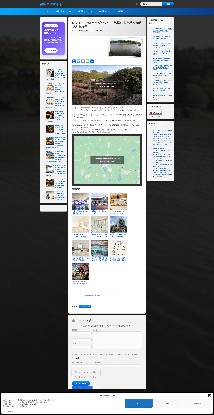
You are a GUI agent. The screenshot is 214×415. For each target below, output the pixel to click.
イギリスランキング (154, 116)
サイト (74, 343)
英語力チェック (105, 11)
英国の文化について (64, 11)
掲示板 (121, 11)
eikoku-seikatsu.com (92, 295)
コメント (97, 330)
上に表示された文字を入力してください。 (86, 363)
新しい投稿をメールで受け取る (85, 377)
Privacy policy (8, 411)
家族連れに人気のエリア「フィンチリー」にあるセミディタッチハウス (162, 150)
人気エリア (99, 31)
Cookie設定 (196, 403)
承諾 (138, 403)
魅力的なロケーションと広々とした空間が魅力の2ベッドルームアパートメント (162, 156)
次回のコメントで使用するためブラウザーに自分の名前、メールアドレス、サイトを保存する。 (108, 354)
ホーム (46, 11)
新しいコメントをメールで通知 (85, 372)
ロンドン (92, 31)
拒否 (167, 403)
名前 (74, 330)
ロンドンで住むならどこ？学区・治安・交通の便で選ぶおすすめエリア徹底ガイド (162, 170)
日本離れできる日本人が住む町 (162, 134)
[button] (209, 395)
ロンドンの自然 (85, 307)
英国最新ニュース (85, 11)
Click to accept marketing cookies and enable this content (107, 85)
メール (75, 337)
